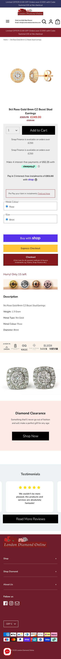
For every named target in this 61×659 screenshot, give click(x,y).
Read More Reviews (30, 519)
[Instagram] (11, 602)
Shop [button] (5, 558)
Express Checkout (30, 248)
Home (5, 40)
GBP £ (9, 623)
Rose (11, 206)
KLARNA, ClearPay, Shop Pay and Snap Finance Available (33, 30)
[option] (34, 31)
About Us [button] (8, 584)
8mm (11, 219)
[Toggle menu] (7, 21)
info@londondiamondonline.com (30, 23)
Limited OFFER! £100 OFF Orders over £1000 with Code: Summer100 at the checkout (30, 3)
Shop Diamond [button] (10, 571)
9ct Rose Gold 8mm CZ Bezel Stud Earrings (25, 40)
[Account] (50, 19)
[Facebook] (5, 602)
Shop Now (30, 436)
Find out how (44, 193)
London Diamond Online (25, 650)
